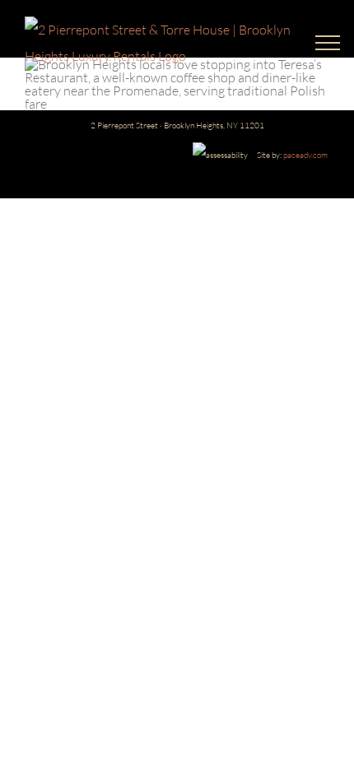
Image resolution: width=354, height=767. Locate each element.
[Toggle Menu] (322, 42)
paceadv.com (305, 155)
